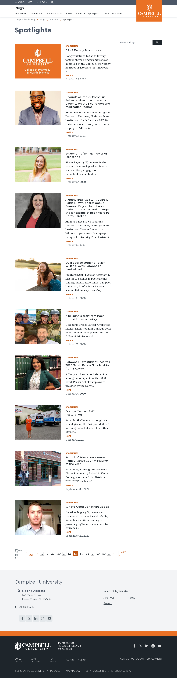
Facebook (22, 618)
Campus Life (36, 13)
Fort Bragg (53, 660)
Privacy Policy (71, 671)
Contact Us (127, 659)
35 (87, 553)
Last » (122, 554)
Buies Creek (18, 660)
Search (52, 2)
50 (104, 553)
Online (82, 660)
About (140, 659)
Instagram (43, 618)
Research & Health (75, 13)
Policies (55, 671)
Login (42, 2)
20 (52, 553)
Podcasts (117, 13)
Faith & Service (54, 13)
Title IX (86, 671)
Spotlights (93, 13)
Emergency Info (121, 671)
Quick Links (23, 2)
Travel (105, 13)
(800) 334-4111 (27, 607)
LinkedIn (36, 618)
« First (30, 554)
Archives (109, 597)
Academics (20, 13)
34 (81, 553)
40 (98, 553)
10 (46, 553)
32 (69, 553)
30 (59, 553)
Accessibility (101, 671)
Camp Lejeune (36, 660)
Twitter (29, 618)
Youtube (49, 618)
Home (131, 597)
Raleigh (70, 660)
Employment (154, 659)
